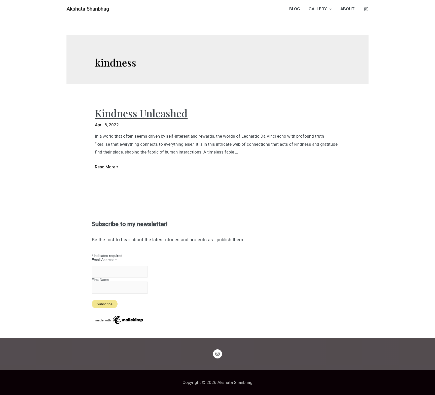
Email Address (104, 260)
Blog (294, 8)
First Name (100, 280)
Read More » (106, 166)
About (347, 8)
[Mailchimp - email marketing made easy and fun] (119, 320)
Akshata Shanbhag (87, 9)
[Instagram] (366, 9)
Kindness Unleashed (141, 113)
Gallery (318, 8)
